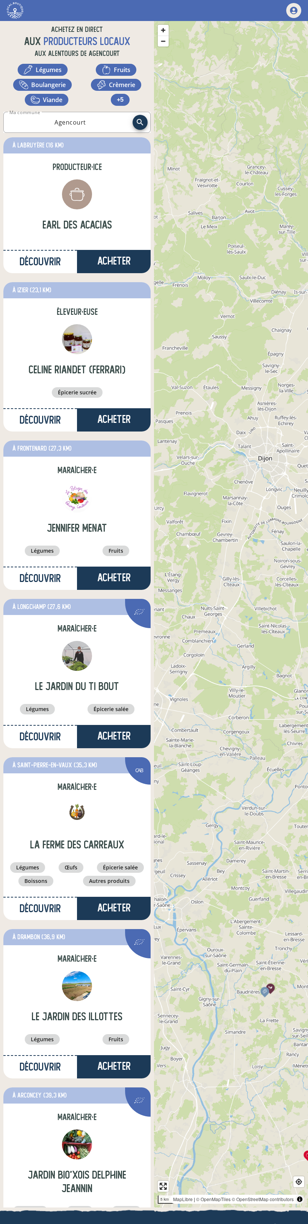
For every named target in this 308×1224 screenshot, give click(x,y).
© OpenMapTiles (213, 1199)
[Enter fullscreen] (163, 1186)
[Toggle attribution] (299, 1199)
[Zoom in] (163, 30)
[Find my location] (298, 1181)
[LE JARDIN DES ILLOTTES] (77, 986)
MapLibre (183, 1199)
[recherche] (140, 122)
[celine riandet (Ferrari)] (77, 339)
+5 (120, 99)
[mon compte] (293, 10)
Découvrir (40, 262)
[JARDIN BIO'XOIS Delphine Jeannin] (77, 1144)
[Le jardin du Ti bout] (77, 656)
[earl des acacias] (77, 194)
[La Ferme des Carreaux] (77, 814)
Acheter (114, 261)
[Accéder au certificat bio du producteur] (139, 613)
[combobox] (70, 122)
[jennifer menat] (77, 498)
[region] (231, 614)
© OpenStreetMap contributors (263, 1199)
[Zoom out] (163, 41)
